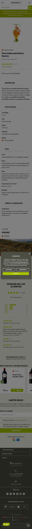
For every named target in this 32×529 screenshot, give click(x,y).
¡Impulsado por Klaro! (24, 277)
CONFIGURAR (22, 269)
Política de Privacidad (20, 262)
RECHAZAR (9, 269)
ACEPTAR (15, 273)
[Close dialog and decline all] (29, 254)
